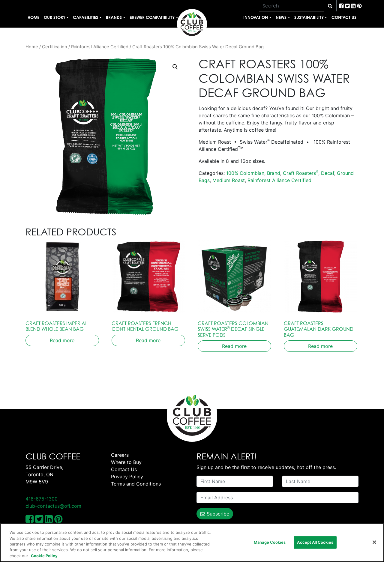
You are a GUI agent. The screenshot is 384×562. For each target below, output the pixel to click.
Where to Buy (126, 462)
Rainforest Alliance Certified (99, 46)
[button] (175, 66)
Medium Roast (228, 180)
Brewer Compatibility (152, 17)
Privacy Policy (127, 477)
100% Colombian (245, 173)
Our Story (54, 17)
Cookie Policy (44, 555)
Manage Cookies (270, 542)
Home (33, 17)
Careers (120, 455)
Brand (273, 173)
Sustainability (309, 17)
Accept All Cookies (315, 542)
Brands (114, 17)
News (281, 17)
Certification (54, 46)
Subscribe (217, 514)
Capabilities (85, 17)
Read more (62, 340)
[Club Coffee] (192, 24)
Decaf (327, 173)
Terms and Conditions (136, 484)
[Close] (374, 542)
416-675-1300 (42, 499)
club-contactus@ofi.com (53, 506)
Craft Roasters (300, 173)
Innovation (255, 17)
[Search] (330, 5)
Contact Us (344, 17)
